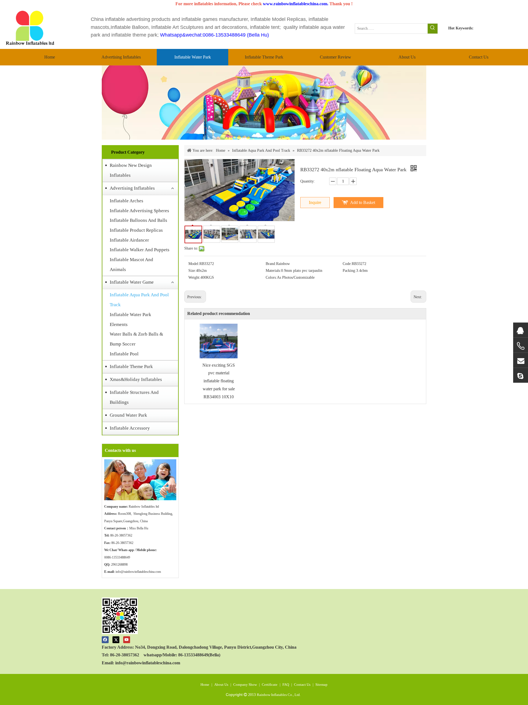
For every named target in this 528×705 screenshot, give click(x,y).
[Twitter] (115, 639)
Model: (193, 264)
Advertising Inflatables (132, 188)
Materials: (273, 271)
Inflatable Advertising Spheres (139, 210)
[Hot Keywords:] (433, 29)
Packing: (349, 271)
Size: (192, 271)
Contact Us (302, 684)
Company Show (245, 684)
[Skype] (520, 375)
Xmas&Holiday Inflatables (136, 379)
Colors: (271, 277)
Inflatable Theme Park (131, 366)
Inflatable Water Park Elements (130, 319)
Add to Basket (362, 202)
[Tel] (520, 346)
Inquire (315, 202)
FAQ (285, 684)
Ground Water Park (128, 415)
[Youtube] (126, 639)
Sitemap (321, 684)
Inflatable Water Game (132, 282)
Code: (347, 264)
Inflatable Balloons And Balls (138, 220)
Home (204, 684)
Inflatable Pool (124, 353)
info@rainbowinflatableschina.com (138, 572)
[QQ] (520, 330)
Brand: (271, 264)
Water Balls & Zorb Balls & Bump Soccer (136, 339)
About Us (221, 684)
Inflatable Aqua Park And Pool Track (139, 299)
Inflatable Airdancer (129, 240)
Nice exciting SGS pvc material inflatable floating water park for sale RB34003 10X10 (218, 381)
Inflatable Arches (126, 200)
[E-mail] (520, 360)
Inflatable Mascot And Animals (131, 264)
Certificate (269, 684)
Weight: (194, 277)
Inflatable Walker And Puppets (139, 249)
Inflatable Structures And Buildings (134, 397)
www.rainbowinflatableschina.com (295, 3)
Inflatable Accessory (130, 428)
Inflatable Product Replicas (136, 230)
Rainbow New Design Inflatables (131, 170)
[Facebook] (105, 639)
